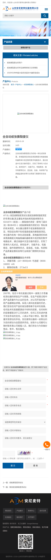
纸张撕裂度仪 (29, 85)
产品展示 (20, 511)
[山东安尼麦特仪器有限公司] (21, 9)
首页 (12, 85)
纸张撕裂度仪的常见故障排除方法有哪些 (22, 68)
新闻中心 (31, 511)
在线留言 (8, 517)
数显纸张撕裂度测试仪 (17, 487)
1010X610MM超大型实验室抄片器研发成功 (23, 73)
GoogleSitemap (32, 524)
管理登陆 (6, 524)
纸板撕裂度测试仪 (16, 483)
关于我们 (31, 517)
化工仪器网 (22, 524)
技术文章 (43, 511)
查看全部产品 (25, 48)
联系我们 (20, 517)
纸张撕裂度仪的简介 (14, 63)
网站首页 (8, 511)
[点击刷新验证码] (24, 453)
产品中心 (18, 85)
